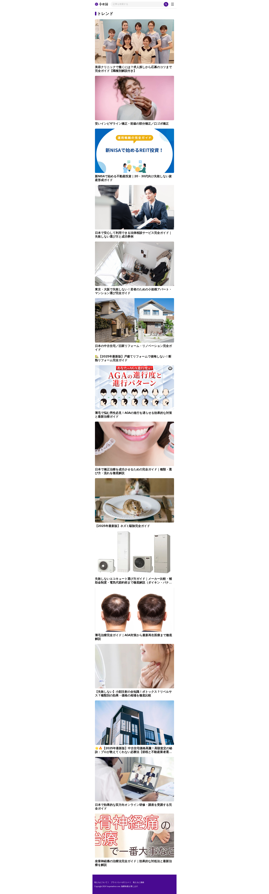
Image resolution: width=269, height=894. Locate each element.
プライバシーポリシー (120, 882)
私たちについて (100, 882)
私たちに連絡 (138, 882)
